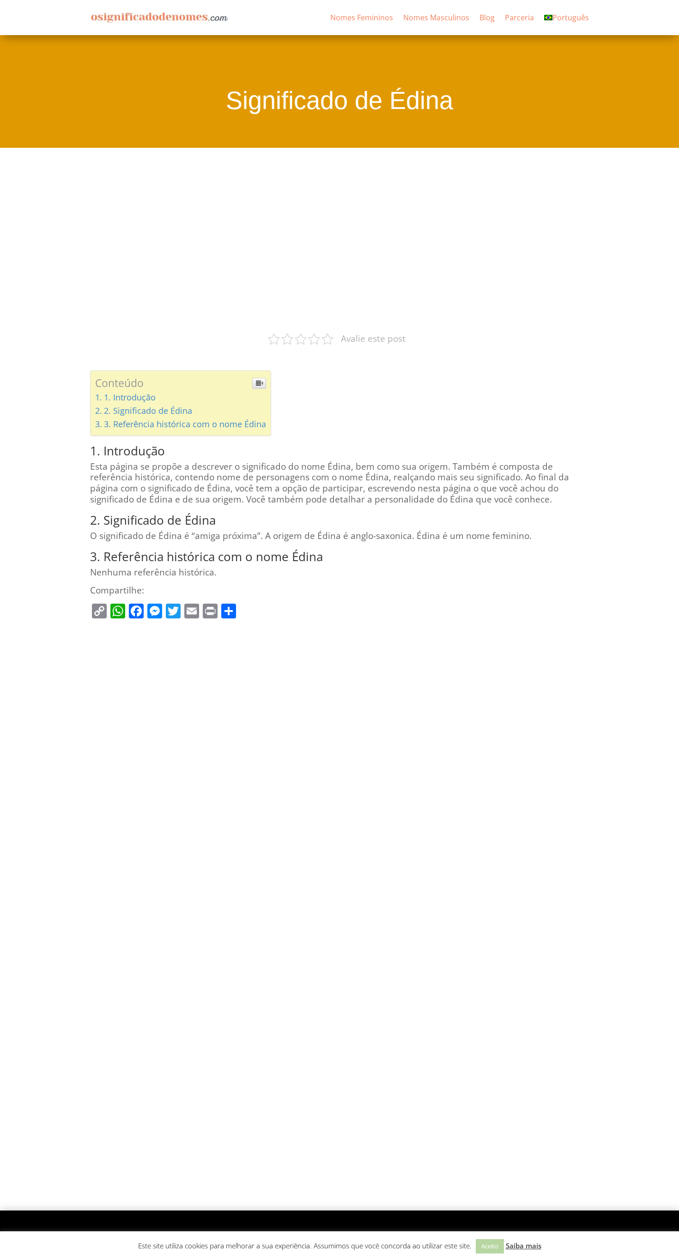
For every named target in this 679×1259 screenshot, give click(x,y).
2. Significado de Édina (148, 410)
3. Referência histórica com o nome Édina (185, 424)
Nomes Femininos (361, 17)
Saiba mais (523, 1245)
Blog (487, 17)
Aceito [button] (489, 1246)
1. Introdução (130, 397)
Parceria (519, 17)
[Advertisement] (339, 238)
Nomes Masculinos (436, 17)
